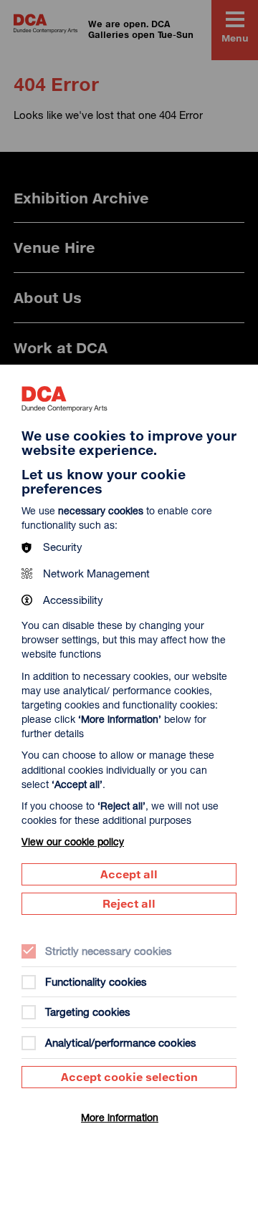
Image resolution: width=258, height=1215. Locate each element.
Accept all (129, 874)
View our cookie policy (73, 841)
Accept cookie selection (129, 1076)
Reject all (129, 903)
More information (119, 1117)
